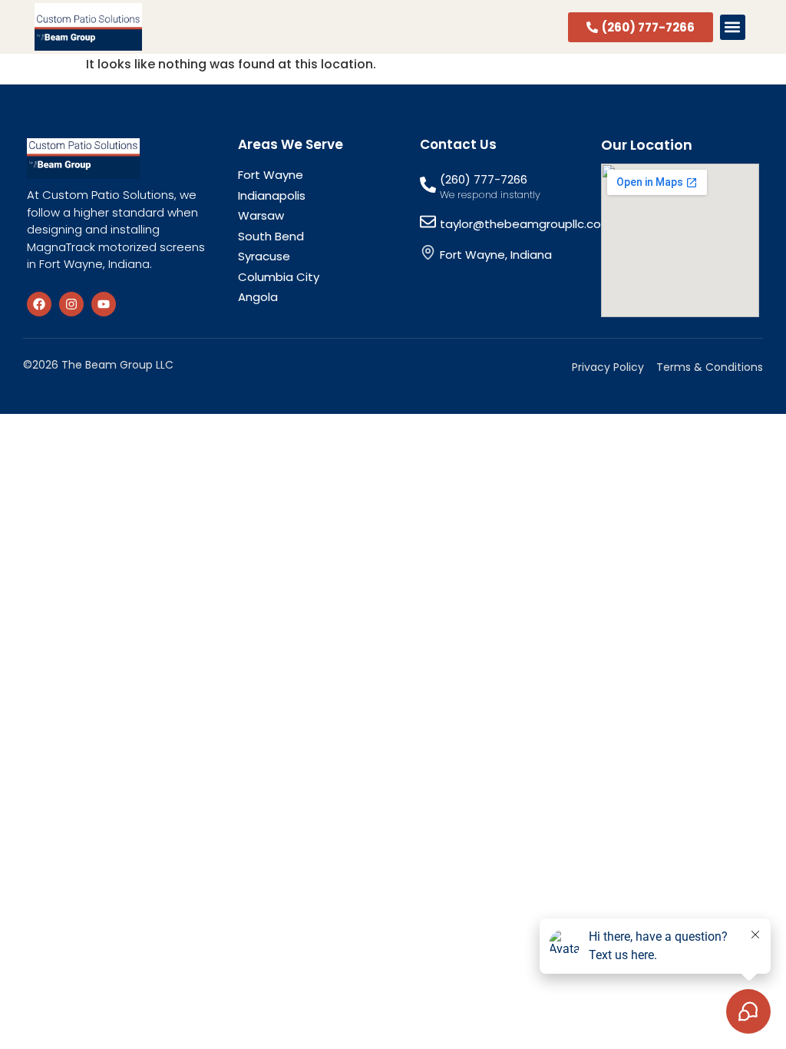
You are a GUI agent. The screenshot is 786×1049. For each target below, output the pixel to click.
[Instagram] (71, 304)
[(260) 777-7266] (428, 185)
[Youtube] (103, 304)
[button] (732, 27)
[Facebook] (39, 304)
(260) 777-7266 (483, 179)
